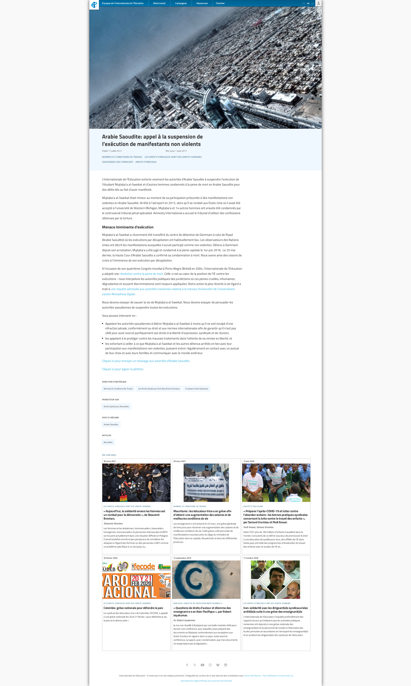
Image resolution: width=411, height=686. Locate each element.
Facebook (187, 665)
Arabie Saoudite (111, 424)
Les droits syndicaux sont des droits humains (159, 388)
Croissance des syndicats (196, 388)
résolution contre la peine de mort (141, 273)
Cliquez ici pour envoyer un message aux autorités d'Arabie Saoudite (145, 361)
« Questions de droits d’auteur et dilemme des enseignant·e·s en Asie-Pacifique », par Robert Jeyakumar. (206, 601)
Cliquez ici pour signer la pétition (122, 369)
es (312, 3)
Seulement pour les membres (318, 3)
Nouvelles (108, 442)
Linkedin (225, 665)
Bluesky (218, 665)
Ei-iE (94, 5)
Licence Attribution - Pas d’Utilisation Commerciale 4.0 (268, 675)
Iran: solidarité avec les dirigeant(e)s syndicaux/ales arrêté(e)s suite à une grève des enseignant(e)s (276, 597)
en (303, 3)
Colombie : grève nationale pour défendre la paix (136, 590)
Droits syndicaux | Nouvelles (116, 406)
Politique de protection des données (215, 680)
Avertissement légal (190, 680)
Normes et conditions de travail (118, 388)
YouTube (202, 665)
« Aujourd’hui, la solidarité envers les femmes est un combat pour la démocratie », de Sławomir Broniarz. (136, 504)
